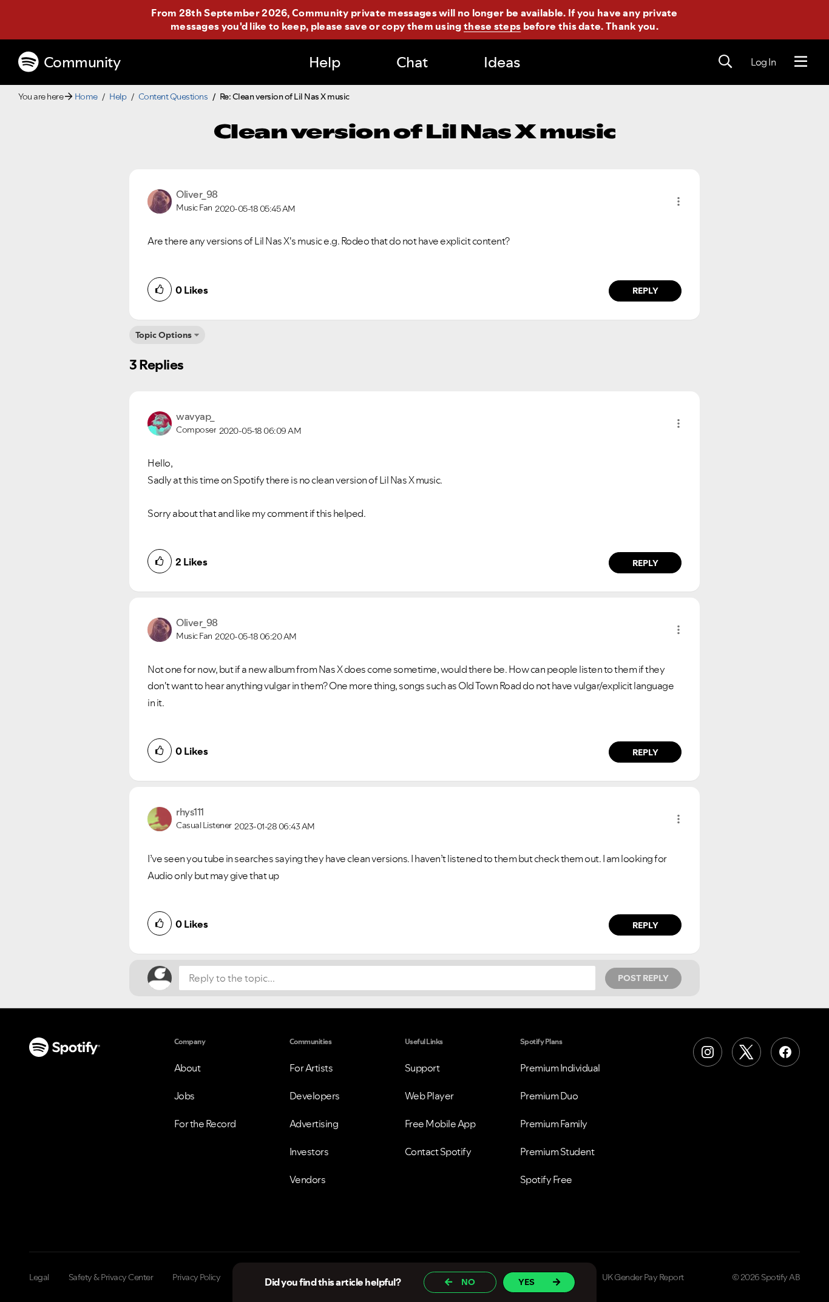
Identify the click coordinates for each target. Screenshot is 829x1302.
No (468, 1282)
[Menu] (801, 61)
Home (86, 96)
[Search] (725, 62)
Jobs (184, 1095)
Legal (39, 1277)
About (187, 1067)
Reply (645, 291)
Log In (763, 62)
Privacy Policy (196, 1277)
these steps (492, 26)
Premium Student (557, 1151)
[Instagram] (707, 1052)
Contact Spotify (438, 1151)
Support (422, 1067)
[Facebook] (785, 1052)
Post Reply (643, 978)
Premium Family (553, 1123)
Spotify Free (546, 1179)
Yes (526, 1282)
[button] (678, 201)
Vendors (307, 1179)
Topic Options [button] (163, 335)
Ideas (502, 62)
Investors (309, 1151)
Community (82, 62)
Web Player (429, 1095)
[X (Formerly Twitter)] (746, 1052)
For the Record (205, 1123)
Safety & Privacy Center (111, 1277)
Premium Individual (560, 1067)
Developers (314, 1095)
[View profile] (159, 200)
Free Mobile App (440, 1123)
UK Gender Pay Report (643, 1277)
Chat (412, 62)
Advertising (314, 1123)
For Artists (311, 1067)
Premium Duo (549, 1095)
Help (324, 62)
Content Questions (173, 96)
